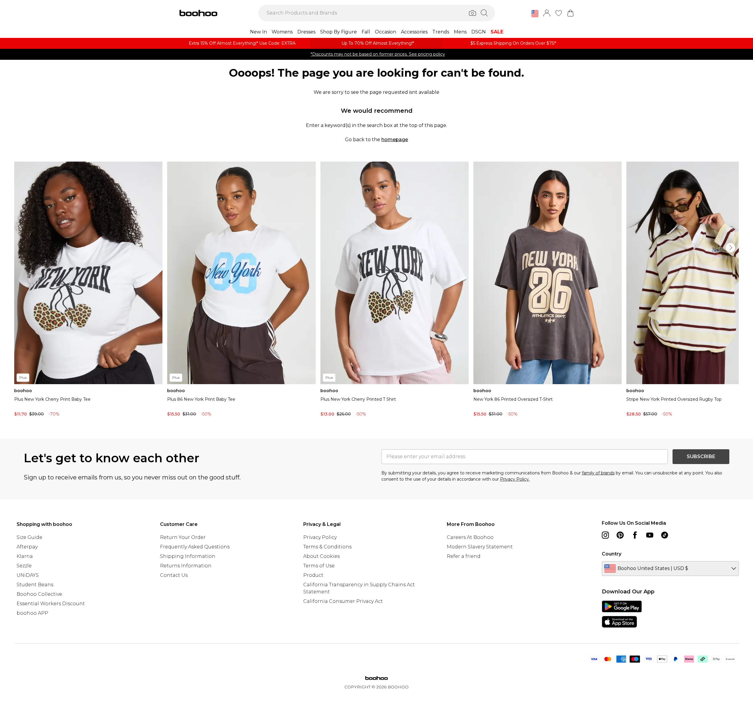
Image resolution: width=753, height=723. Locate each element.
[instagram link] (605, 535)
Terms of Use (319, 566)
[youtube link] (649, 535)
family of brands (598, 473)
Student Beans (35, 584)
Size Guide (29, 537)
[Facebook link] (634, 535)
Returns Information (186, 566)
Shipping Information (187, 556)
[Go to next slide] (730, 247)
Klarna (25, 556)
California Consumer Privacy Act (343, 601)
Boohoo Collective (39, 594)
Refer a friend (463, 556)
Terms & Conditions (327, 547)
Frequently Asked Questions (195, 547)
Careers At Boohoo (470, 537)
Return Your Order (183, 537)
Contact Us (174, 575)
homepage (394, 139)
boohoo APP (32, 613)
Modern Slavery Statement (480, 547)
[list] (376, 291)
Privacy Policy (320, 537)
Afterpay (27, 547)
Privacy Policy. (515, 479)
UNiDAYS (28, 575)
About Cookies (321, 556)
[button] (535, 14)
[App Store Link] (622, 614)
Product (313, 575)
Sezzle (24, 566)
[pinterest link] (620, 535)
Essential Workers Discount (51, 603)
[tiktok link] (664, 535)
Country (611, 554)
